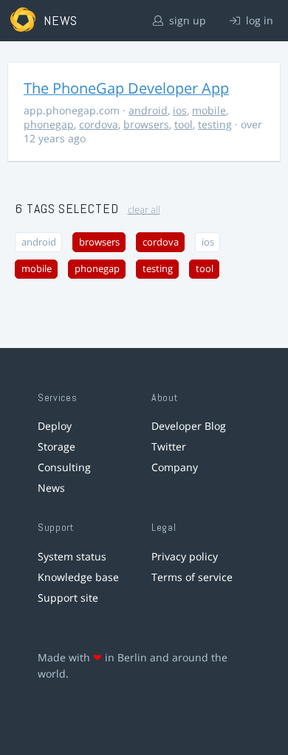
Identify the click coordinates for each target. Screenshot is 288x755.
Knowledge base (78, 577)
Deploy (55, 426)
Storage (56, 446)
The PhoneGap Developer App (126, 88)
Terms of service (192, 577)
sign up (186, 20)
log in (258, 20)
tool (183, 124)
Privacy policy (184, 556)
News (51, 488)
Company (174, 467)
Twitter (168, 446)
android (148, 110)
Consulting (64, 467)
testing (215, 124)
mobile (209, 110)
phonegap (49, 124)
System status (72, 556)
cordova (98, 124)
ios (180, 110)
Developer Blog (188, 426)
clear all (144, 209)
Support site (68, 598)
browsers (146, 124)
